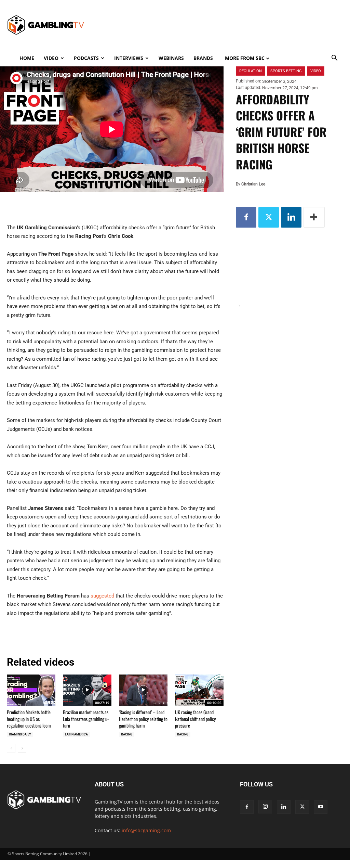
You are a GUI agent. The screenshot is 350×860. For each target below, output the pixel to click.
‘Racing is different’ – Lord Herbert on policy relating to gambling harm (143, 718)
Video (51, 58)
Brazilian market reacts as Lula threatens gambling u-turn (86, 718)
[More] (314, 217)
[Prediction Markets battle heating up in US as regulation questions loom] (31, 690)
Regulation (250, 71)
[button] (334, 58)
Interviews (128, 58)
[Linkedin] (291, 217)
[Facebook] (246, 217)
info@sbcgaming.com (146, 830)
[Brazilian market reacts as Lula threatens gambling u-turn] (87, 690)
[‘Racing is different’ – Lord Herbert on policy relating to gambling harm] (143, 690)
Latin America (76, 734)
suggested (102, 596)
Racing (126, 734)
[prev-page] (11, 748)
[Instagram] (265, 806)
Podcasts (86, 58)
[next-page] (22, 748)
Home (26, 58)
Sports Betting (286, 71)
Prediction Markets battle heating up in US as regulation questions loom (29, 718)
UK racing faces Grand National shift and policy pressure (195, 718)
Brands (203, 58)
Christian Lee (253, 184)
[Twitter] (268, 217)
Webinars (171, 58)
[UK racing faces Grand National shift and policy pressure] (199, 690)
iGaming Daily (20, 734)
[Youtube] (320, 807)
